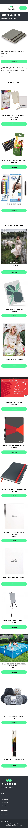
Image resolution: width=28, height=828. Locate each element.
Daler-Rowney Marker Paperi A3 (14, 402)
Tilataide (5, 802)
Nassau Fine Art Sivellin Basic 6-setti (14, 759)
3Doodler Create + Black (14, 204)
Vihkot (15, 18)
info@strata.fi (3, 1)
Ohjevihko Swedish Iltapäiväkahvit (14, 359)
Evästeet (19, 824)
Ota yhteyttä (13, 824)
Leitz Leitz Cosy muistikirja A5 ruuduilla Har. (14, 489)
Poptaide (5, 799)
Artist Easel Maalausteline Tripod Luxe (14, 620)
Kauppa (23, 8)
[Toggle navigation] (2, 8)
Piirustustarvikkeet (7, 18)
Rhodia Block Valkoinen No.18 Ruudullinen (14, 577)
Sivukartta (19, 825)
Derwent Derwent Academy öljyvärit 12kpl (14, 161)
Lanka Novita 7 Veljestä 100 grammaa (14, 716)
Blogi (4, 805)
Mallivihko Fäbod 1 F (14, 266)
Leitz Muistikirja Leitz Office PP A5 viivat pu (14, 446)
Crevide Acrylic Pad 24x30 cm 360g (14, 309)
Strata (4, 797)
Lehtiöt (19, 51)
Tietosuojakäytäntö (11, 825)
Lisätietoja (14, 61)
